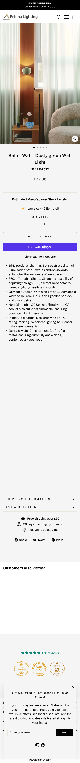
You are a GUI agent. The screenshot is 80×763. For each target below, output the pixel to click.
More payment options (40, 256)
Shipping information (28, 499)
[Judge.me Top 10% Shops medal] (57, 668)
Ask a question (21, 507)
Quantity (40, 217)
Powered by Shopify (40, 760)
